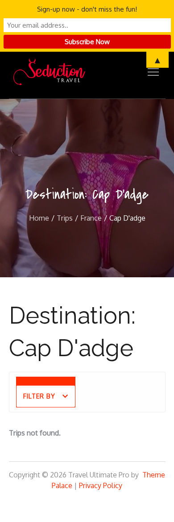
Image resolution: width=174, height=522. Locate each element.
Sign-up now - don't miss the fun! (87, 9)
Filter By (39, 396)
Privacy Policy (100, 485)
